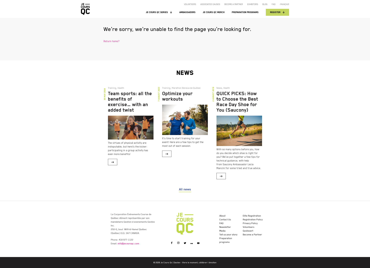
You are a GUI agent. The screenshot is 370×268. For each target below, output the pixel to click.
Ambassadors (187, 12)
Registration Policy (253, 219)
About (222, 215)
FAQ (221, 223)
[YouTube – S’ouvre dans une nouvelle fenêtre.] (198, 243)
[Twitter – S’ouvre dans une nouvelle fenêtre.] (185, 243)
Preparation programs (245, 12)
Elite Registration (252, 215)
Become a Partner (252, 234)
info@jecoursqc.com (128, 243)
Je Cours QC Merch (214, 12)
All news (185, 189)
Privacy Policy (250, 223)
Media (222, 230)
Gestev (177, 262)
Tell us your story (228, 234)
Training (112, 88)
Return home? (111, 41)
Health (121, 88)
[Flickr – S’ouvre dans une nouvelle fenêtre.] (191, 243)
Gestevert (248, 230)
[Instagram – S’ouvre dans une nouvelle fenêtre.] (178, 243)
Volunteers (248, 227)
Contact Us (225, 219)
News (219, 88)
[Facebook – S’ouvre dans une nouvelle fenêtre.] (172, 243)
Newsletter (225, 227)
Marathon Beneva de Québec (186, 88)
